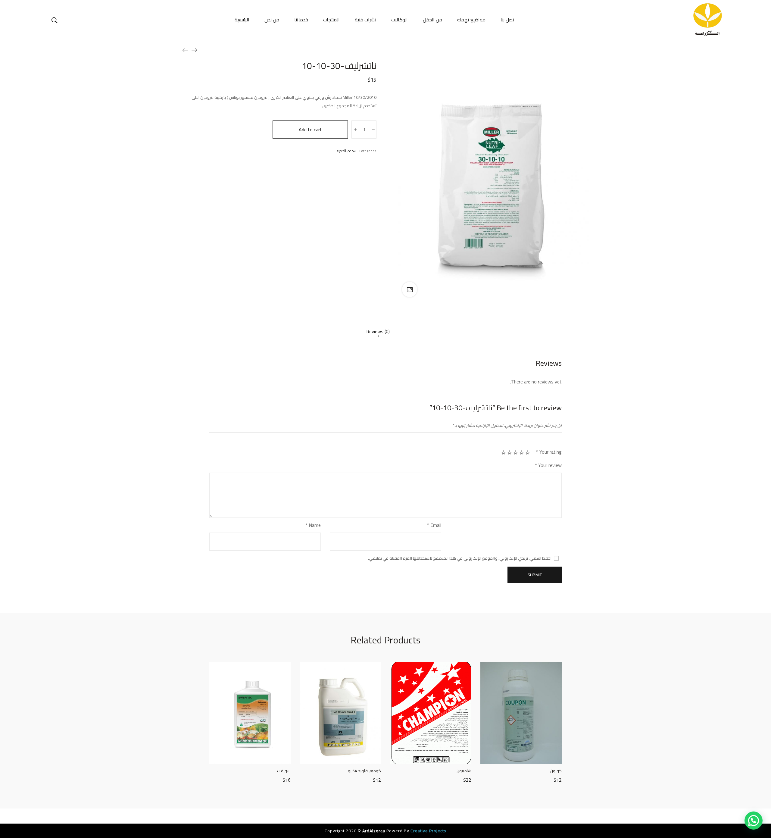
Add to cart (310, 129)
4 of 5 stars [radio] (509, 452)
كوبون (556, 771)
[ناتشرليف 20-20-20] (185, 50)
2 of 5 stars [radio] (521, 452)
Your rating (549, 452)
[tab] (378, 334)
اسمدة (352, 150)
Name (313, 525)
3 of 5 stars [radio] (515, 452)
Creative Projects (427, 831)
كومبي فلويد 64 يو (364, 771)
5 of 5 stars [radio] (503, 452)
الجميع (341, 150)
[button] (753, 820)
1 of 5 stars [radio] (527, 452)
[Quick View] (250, 758)
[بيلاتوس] (194, 50)
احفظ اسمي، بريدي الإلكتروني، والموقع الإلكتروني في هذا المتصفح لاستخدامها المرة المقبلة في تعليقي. (459, 558)
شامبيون (464, 771)
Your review (548, 465)
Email (434, 525)
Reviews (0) (378, 332)
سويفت (284, 771)
